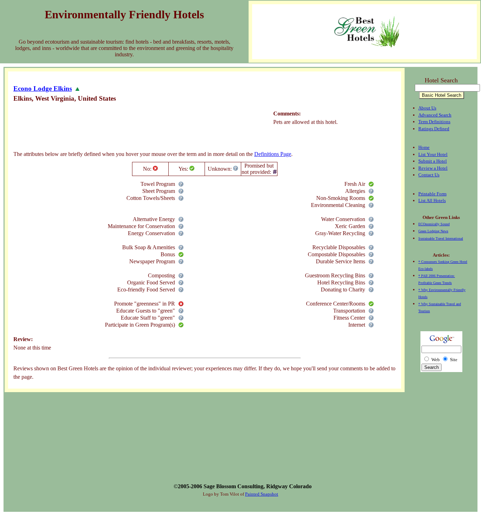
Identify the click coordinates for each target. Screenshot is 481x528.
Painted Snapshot (261, 494)
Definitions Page (272, 154)
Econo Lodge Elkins (42, 88)
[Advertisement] (141, 128)
